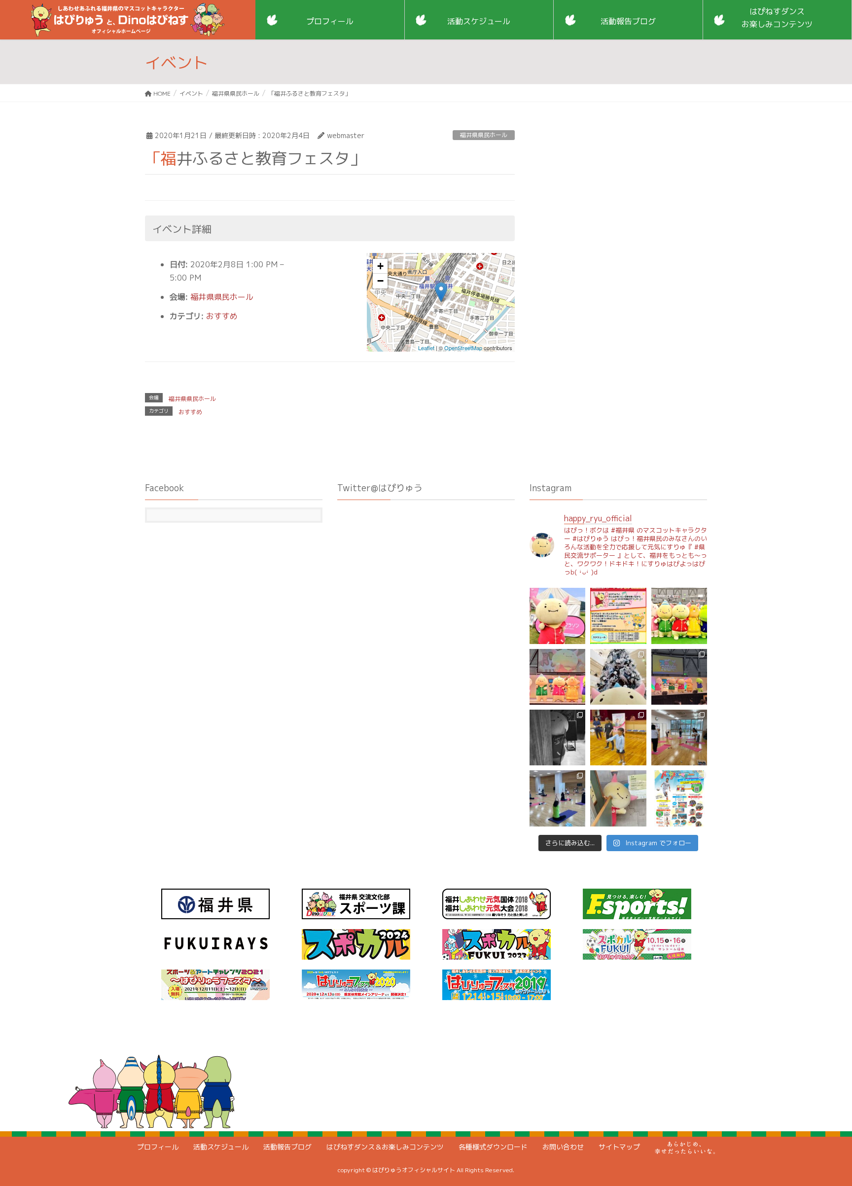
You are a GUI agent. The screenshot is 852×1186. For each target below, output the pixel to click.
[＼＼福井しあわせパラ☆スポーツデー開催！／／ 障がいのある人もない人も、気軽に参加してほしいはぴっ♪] (679, 798)
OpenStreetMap (463, 348)
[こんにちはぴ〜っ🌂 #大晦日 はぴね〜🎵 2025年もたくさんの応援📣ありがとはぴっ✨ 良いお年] (557, 677)
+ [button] (380, 266)
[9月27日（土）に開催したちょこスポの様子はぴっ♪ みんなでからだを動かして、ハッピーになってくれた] (557, 798)
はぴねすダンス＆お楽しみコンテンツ (385, 1146)
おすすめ (222, 316)
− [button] (380, 281)
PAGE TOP (823, 1141)
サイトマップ (619, 1146)
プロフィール (157, 1146)
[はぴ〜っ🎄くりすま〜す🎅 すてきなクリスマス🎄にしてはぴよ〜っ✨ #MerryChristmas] (618, 677)
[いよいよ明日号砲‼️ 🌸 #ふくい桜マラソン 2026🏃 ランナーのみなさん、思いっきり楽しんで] (557, 616)
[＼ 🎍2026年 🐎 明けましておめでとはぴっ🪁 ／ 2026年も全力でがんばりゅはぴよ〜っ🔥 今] (679, 616)
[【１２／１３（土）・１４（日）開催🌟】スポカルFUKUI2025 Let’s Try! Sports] (679, 677)
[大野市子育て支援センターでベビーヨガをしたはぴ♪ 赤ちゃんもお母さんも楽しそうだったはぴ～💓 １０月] (679, 737)
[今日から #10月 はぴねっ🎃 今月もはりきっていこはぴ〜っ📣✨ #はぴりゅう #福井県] (618, 798)
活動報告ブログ (287, 1146)
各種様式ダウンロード (493, 1146)
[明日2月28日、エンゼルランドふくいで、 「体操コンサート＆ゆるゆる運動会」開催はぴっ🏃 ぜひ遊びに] (618, 616)
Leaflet (426, 348)
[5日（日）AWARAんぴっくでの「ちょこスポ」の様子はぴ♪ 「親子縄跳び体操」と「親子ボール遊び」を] (618, 737)
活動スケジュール (220, 1146)
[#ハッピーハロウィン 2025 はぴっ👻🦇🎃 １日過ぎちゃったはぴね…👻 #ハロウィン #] (557, 737)
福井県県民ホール (483, 135)
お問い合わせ (563, 1146)
